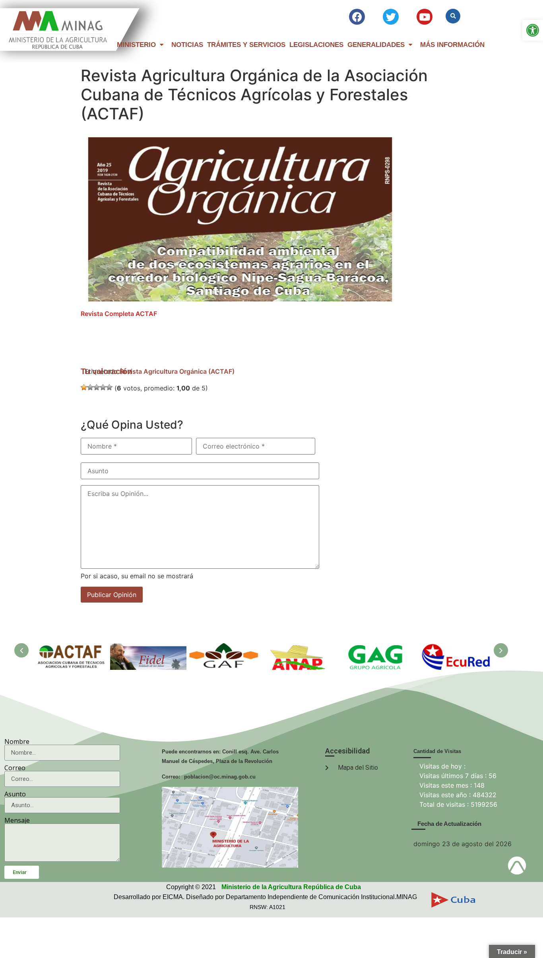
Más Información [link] (452, 45)
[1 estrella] (84, 387)
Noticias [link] (187, 45)
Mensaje (17, 820)
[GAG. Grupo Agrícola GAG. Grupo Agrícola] (377, 647)
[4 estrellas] (103, 387)
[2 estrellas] (90, 387)
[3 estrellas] (96, 387)
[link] (532, 30)
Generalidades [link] (376, 45)
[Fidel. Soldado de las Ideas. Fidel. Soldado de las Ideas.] (148, 647)
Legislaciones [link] (316, 45)
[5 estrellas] (109, 387)
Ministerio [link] (136, 45)
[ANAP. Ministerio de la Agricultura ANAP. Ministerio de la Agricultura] (301, 647)
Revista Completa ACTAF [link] (119, 314)
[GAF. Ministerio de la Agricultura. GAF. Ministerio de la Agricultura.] (224, 647)
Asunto (15, 794)
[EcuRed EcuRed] (453, 647)
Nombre (16, 741)
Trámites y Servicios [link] (246, 45)
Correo (14, 768)
